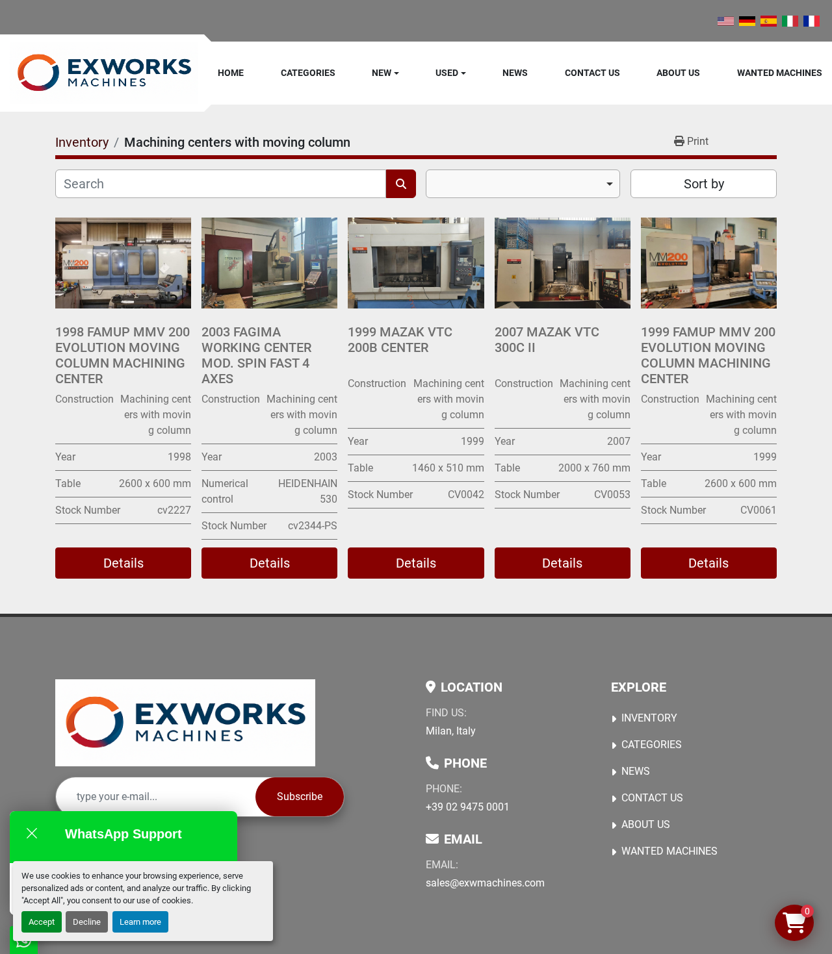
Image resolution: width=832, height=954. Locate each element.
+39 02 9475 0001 (468, 807)
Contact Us (592, 73)
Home (231, 73)
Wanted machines (779, 73)
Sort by (704, 184)
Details (123, 563)
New (381, 73)
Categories (308, 73)
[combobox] (523, 183)
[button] (385, 73)
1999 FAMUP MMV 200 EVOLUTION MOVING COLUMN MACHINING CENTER (708, 355)
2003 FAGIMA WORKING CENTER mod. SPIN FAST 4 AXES (256, 355)
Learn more (140, 922)
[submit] (401, 183)
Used (447, 73)
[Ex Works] (185, 722)
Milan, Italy (451, 731)
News (515, 73)
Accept (42, 922)
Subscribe (299, 796)
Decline (87, 922)
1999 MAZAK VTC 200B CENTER (400, 339)
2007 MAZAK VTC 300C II (547, 339)
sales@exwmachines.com (485, 883)
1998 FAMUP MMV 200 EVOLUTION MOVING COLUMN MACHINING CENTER (122, 355)
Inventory (649, 718)
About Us (678, 73)
